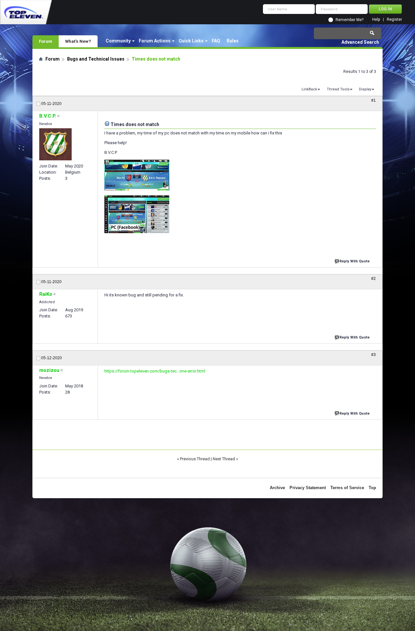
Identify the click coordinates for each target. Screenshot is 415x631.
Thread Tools (338, 89)
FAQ (216, 40)
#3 (373, 354)
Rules (233, 40)
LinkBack (309, 89)
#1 (373, 100)
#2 (373, 278)
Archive (277, 487)
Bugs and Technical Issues (95, 59)
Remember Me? (349, 19)
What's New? (78, 41)
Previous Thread (195, 458)
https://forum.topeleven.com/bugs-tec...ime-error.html (154, 371)
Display (365, 89)
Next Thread (224, 458)
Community (118, 40)
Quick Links (191, 40)
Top (372, 487)
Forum (45, 41)
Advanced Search (360, 42)
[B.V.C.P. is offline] (55, 144)
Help (376, 19)
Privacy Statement (308, 487)
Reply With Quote (354, 261)
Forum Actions (155, 40)
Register (394, 19)
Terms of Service (347, 487)
